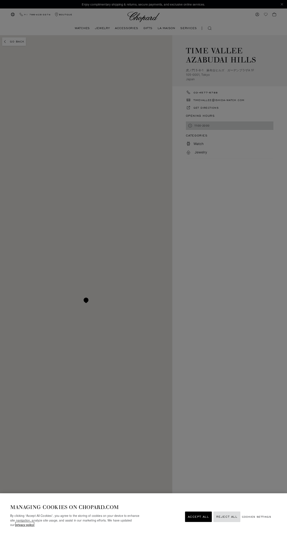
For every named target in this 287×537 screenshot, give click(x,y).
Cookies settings (256, 516)
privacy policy (25, 524)
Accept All (198, 517)
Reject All (227, 517)
